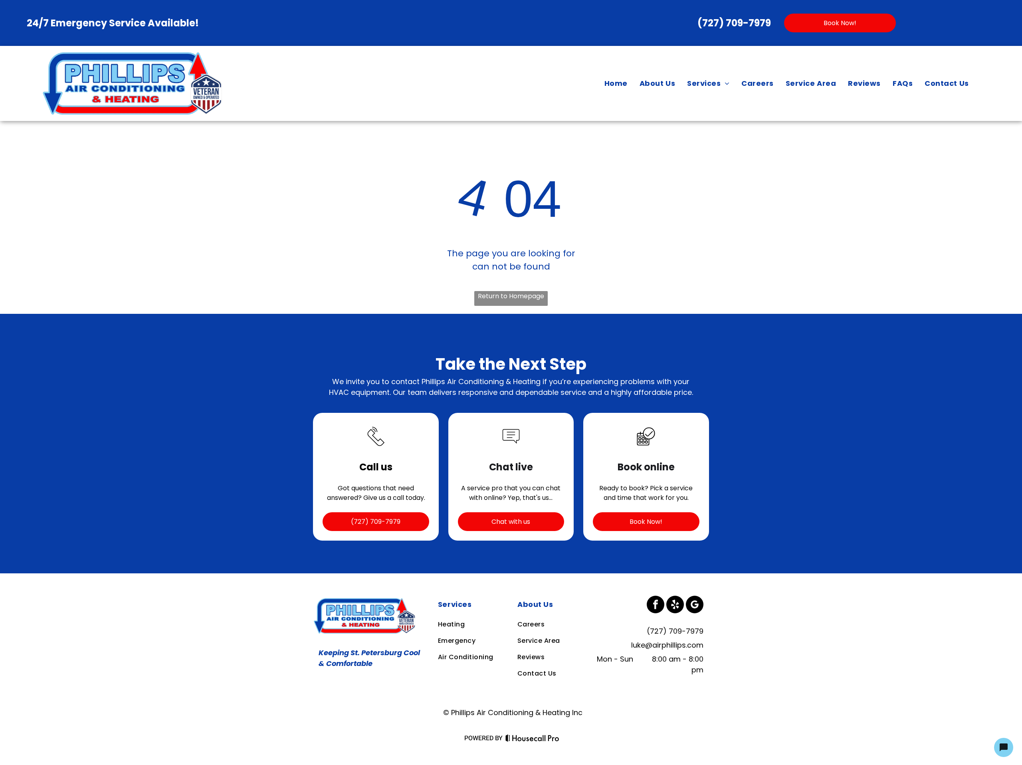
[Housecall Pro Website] (532, 739)
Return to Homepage (511, 296)
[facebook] (655, 605)
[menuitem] (616, 83)
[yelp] (675, 605)
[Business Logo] (366, 601)
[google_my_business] (694, 605)
